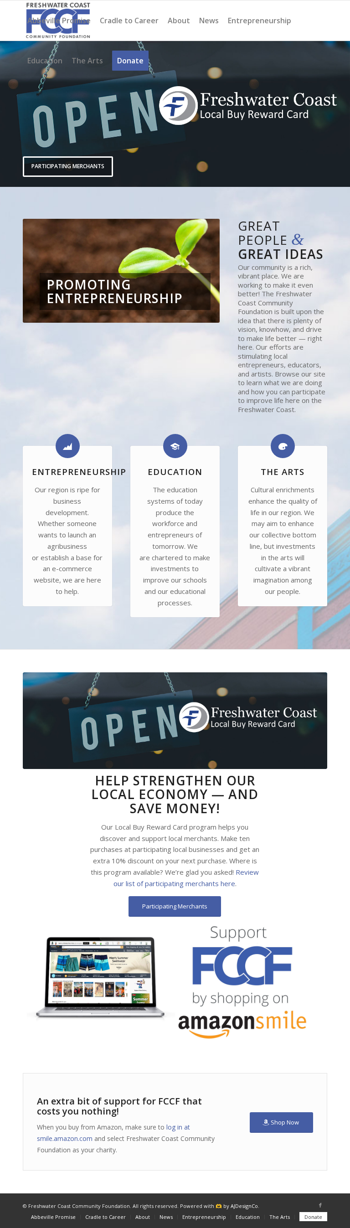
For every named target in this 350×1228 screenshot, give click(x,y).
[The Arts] (283, 446)
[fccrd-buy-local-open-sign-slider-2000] (175, 720)
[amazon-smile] (175, 982)
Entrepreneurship (79, 471)
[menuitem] (59, 20)
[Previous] (8, 113)
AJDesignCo (244, 1205)
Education (175, 471)
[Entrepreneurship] (68, 446)
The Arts (282, 471)
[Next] (342, 113)
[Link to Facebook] (320, 1205)
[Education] (175, 446)
